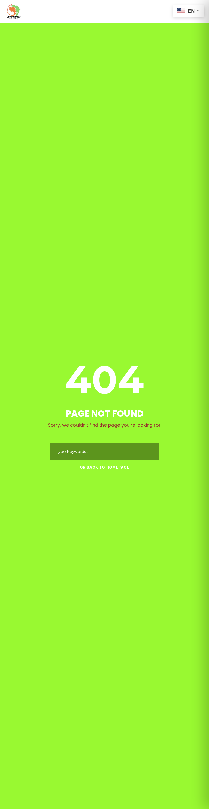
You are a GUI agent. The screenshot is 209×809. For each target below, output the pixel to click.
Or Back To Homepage (104, 467)
